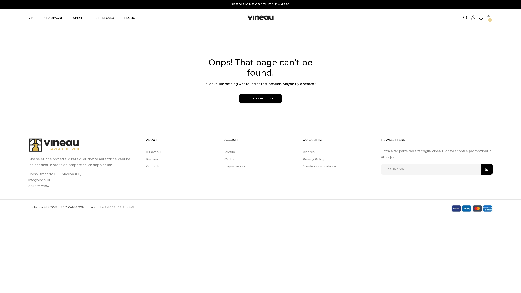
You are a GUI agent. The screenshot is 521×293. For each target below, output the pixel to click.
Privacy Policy (313, 159)
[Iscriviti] (487, 169)
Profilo (229, 152)
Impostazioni (234, 166)
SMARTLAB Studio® (119, 207)
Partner (152, 159)
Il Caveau (153, 152)
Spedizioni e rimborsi (319, 166)
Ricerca (309, 152)
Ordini (229, 159)
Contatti (152, 166)
